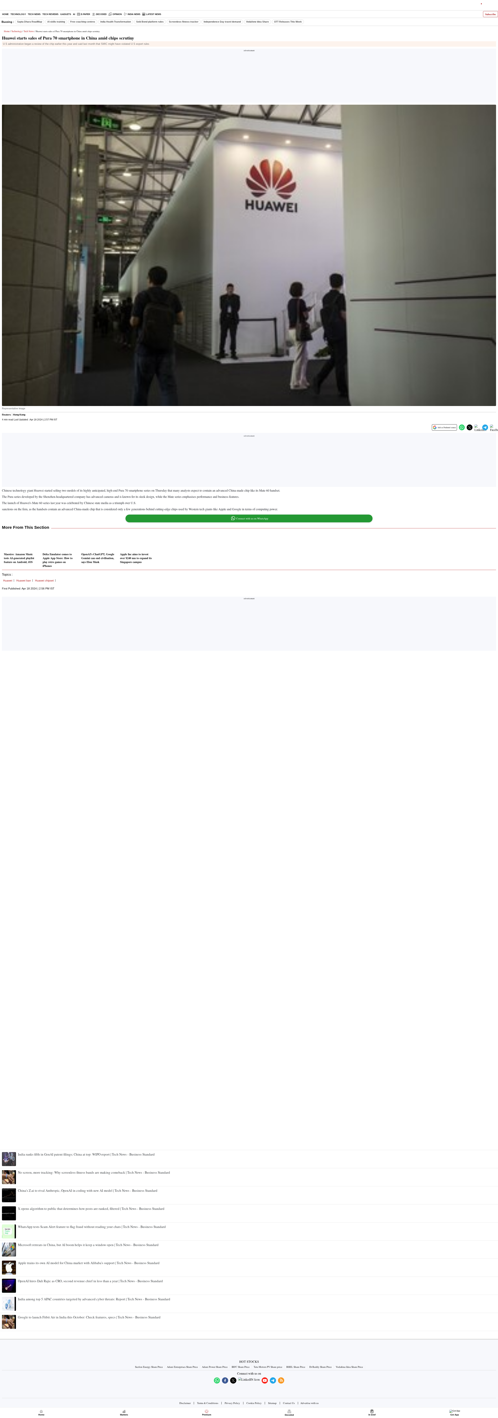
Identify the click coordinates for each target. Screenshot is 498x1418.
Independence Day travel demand (222, 21)
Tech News (34, 14)
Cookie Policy (254, 1403)
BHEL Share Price (295, 1367)
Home (5, 14)
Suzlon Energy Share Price (149, 1367)
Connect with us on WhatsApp (252, 518)
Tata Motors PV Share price (268, 1367)
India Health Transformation (115, 21)
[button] (462, 427)
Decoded (101, 14)
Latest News (153, 14)
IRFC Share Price (241, 1367)
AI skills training (56, 21)
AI (74, 14)
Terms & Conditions (207, 1403)
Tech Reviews (50, 14)
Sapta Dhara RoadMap (29, 21)
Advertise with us (309, 1403)
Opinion (117, 14)
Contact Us (289, 1403)
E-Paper (85, 14)
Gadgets (65, 14)
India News (134, 14)
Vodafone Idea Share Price (349, 1367)
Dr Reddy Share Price (320, 1367)
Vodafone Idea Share (257, 21)
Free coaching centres (82, 21)
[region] (249, 77)
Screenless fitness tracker (183, 21)
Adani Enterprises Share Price (182, 1367)
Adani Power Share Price (215, 1367)
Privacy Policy (232, 1403)
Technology (18, 14)
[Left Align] (3, 6)
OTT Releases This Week (288, 21)
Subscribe (490, 14)
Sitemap (272, 1403)
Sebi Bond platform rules (150, 21)
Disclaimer (185, 1403)
